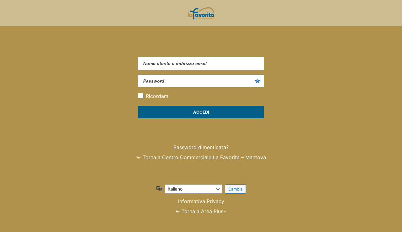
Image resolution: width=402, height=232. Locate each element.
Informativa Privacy (201, 201)
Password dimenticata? (201, 147)
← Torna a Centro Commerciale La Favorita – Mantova (201, 157)
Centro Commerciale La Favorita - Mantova (201, 13)
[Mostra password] (257, 81)
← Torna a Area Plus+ (201, 211)
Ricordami (158, 96)
